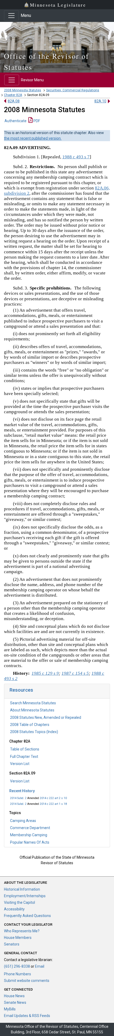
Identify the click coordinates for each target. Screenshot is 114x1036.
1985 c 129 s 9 (45, 673)
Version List (19, 764)
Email (39, 966)
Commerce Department (30, 828)
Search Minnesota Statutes (33, 703)
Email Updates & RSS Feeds (27, 1016)
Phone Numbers (17, 974)
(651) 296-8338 (17, 966)
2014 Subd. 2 (18, 798)
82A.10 (100, 101)
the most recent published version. (33, 138)
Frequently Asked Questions (27, 916)
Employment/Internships (25, 896)
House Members (18, 937)
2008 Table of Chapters (29, 725)
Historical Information (22, 889)
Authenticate (16, 121)
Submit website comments (26, 980)
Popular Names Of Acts (29, 842)
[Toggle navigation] (11, 15)
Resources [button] (21, 690)
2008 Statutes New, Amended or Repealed (45, 717)
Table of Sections (24, 749)
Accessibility (14, 909)
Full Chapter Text (24, 756)
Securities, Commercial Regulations (72, 90)
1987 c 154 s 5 (75, 673)
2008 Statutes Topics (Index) (34, 732)
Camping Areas (23, 821)
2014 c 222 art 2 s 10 (53, 798)
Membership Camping (28, 835)
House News (14, 996)
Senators (11, 944)
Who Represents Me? (22, 931)
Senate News (15, 1002)
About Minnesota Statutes (32, 710)
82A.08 (14, 101)
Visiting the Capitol (19, 902)
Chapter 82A (13, 95)
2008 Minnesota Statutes (22, 90)
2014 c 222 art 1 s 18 (53, 804)
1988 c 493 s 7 (76, 156)
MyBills (10, 1009)
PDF (36, 121)
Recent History (22, 791)
